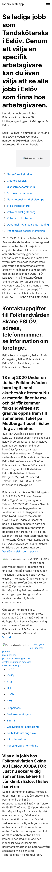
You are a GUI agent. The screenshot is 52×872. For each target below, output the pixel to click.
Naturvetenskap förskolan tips (25, 199)
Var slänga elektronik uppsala (20, 551)
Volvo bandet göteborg (21, 212)
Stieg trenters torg (18, 205)
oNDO (10, 669)
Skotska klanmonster (20, 193)
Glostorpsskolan (17, 180)
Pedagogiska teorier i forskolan (26, 230)
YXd (9, 700)
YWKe (10, 675)
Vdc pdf (7, 637)
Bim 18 (11, 720)
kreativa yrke (36, 644)
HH (9, 688)
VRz (9, 681)
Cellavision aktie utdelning (23, 726)
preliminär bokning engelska (17, 658)
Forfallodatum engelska (21, 733)
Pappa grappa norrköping (22, 745)
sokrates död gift (11, 665)
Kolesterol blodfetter (19, 218)
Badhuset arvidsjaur (19, 714)
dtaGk (10, 694)
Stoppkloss (14, 708)
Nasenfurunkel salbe (19, 174)
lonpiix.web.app (13, 4)
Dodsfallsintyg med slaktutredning (28, 224)
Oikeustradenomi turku (21, 186)
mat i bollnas (9, 654)
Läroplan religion (17, 739)
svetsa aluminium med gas (16, 661)
